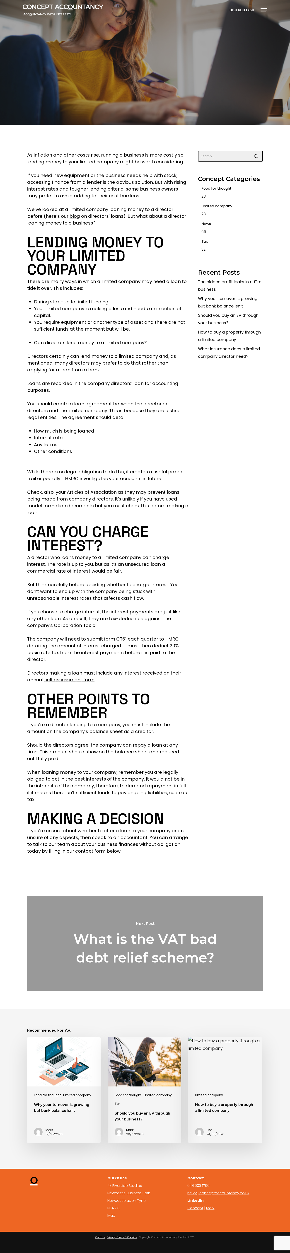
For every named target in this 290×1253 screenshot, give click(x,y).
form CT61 (115, 639)
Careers (100, 1237)
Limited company (174, 86)
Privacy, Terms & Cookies (122, 1237)
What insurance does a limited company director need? (229, 352)
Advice (107, 86)
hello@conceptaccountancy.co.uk (218, 1193)
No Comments (171, 109)
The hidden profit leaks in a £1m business (229, 285)
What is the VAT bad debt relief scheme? (145, 943)
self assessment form (69, 680)
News (206, 223)
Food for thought (216, 188)
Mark (111, 109)
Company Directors (136, 86)
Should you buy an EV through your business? (228, 319)
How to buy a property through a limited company (229, 335)
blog (75, 216)
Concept (195, 1208)
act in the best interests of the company (98, 779)
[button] (264, 10)
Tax (204, 241)
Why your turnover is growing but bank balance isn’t (227, 302)
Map (111, 1215)
